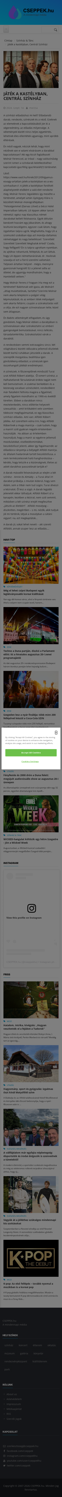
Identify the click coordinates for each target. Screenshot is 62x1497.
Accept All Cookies (31, 752)
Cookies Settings (30, 761)
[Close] (56, 732)
